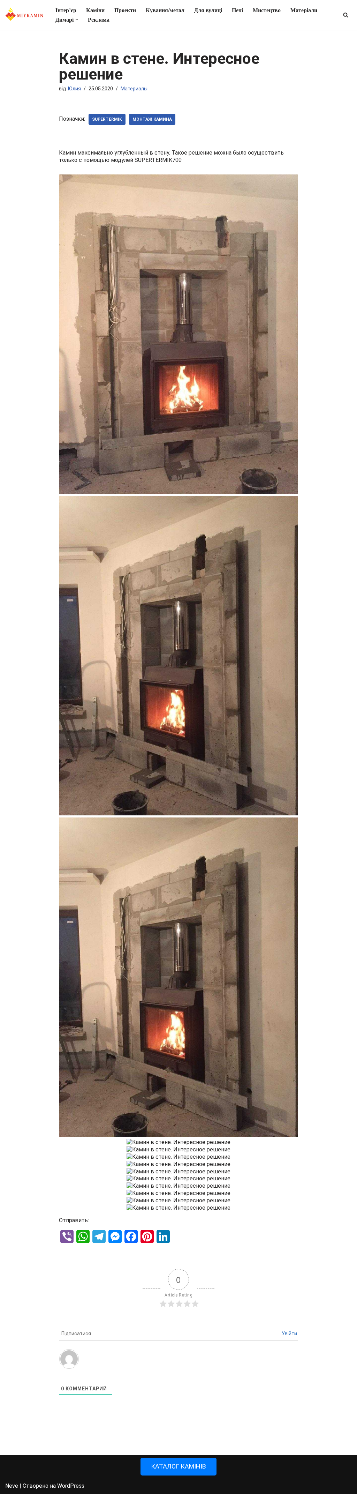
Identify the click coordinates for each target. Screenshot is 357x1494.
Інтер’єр (65, 10)
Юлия (74, 89)
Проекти (125, 10)
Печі (237, 10)
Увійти (289, 1333)
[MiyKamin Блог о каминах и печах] (24, 15)
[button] (76, 19)
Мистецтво (267, 10)
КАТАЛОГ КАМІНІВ (178, 1466)
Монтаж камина (152, 119)
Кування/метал (165, 10)
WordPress (70, 1485)
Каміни (95, 10)
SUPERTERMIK (107, 119)
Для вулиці (208, 10)
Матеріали (303, 10)
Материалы (134, 89)
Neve (11, 1485)
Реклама (98, 20)
